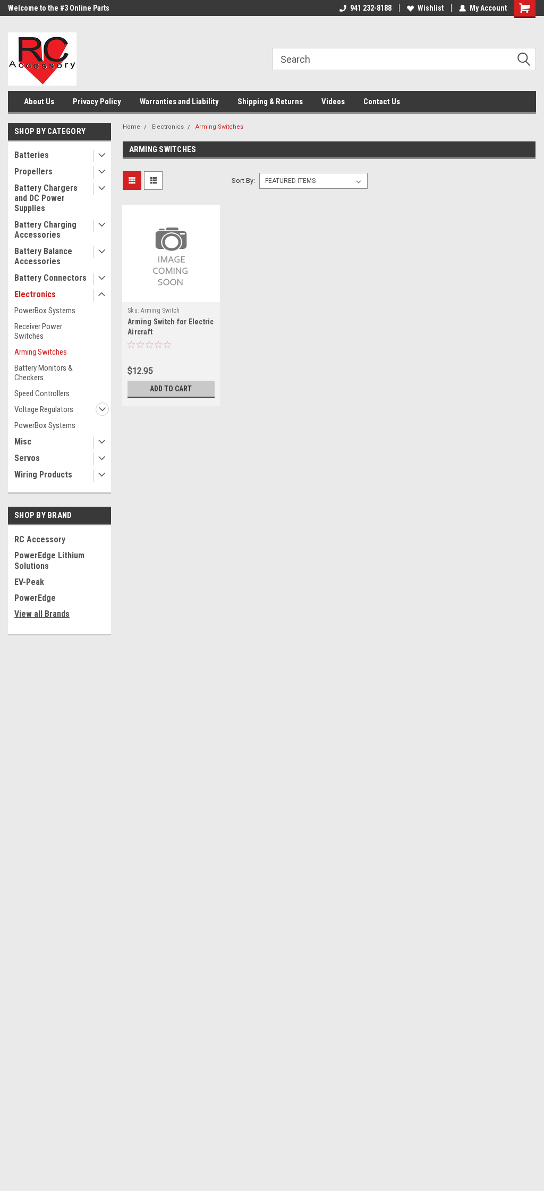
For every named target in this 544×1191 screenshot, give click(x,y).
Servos (27, 458)
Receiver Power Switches (38, 331)
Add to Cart (171, 388)
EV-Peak (29, 582)
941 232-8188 (371, 8)
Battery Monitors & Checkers (43, 372)
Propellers (33, 171)
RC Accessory (39, 539)
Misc (22, 442)
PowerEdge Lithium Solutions (49, 560)
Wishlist (431, 8)
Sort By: (243, 180)
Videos (333, 101)
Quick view (171, 294)
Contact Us (381, 101)
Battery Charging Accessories (45, 230)
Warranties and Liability (179, 101)
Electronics (35, 294)
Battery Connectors (50, 278)
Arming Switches (40, 352)
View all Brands (42, 614)
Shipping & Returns (270, 101)
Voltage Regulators (43, 409)
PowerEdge (35, 598)
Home (131, 126)
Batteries (31, 155)
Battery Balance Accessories (43, 256)
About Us (39, 101)
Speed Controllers (42, 393)
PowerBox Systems (44, 310)
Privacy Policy (97, 101)
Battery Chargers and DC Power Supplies (46, 198)
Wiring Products (43, 474)
